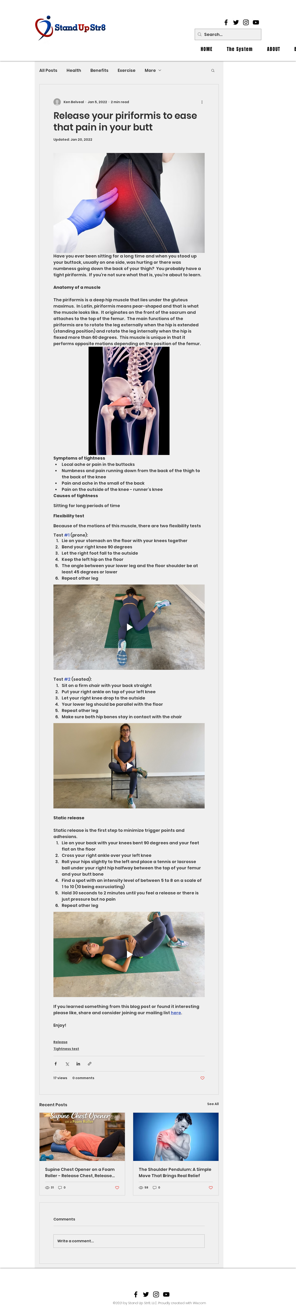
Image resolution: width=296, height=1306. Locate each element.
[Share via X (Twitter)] (67, 1063)
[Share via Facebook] (55, 1063)
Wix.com (199, 1303)
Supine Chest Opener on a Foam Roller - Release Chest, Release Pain (80, 1172)
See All (213, 1104)
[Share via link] (89, 1063)
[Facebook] (226, 22)
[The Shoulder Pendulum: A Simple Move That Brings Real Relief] (176, 1137)
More (150, 70)
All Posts (48, 70)
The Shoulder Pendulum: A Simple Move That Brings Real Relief (175, 1172)
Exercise (127, 70)
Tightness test (66, 1048)
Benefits (99, 70)
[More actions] (202, 102)
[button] (213, 70)
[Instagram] (246, 22)
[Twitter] (236, 22)
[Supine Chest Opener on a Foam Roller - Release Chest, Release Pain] (82, 1137)
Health (74, 70)
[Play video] (129, 627)
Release (60, 1042)
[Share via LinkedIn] (78, 1063)
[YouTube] (256, 22)
